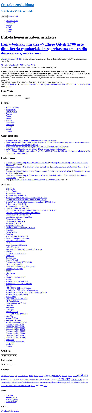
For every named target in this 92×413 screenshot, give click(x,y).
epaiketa (47, 84)
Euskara (9, 25)
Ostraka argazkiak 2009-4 (15, 333)
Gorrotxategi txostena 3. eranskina (19, 217)
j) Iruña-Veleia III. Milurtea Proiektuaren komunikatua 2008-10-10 (31, 210)
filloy (13, 379)
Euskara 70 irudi (12, 260)
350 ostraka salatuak (13, 320)
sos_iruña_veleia (16, 386)
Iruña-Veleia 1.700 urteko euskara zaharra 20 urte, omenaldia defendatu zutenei (36, 149)
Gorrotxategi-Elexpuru (14, 269)
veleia (79, 84)
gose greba (32, 379)
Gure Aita (9, 316)
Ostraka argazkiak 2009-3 (15, 331)
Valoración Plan (12, 318)
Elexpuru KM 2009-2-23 (15, 221)
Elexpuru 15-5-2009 (13, 223)
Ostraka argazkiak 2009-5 (15, 335)
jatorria (85, 379)
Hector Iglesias (11, 112)
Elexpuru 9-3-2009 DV (14, 226)
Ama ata (9, 114)
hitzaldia (47, 379)
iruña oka (61, 84)
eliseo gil (57, 375)
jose (6, 382)
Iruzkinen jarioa (12, 400)
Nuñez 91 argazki (12, 247)
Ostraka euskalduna (17, 5)
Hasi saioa (10, 395)
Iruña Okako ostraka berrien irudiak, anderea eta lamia (26, 292)
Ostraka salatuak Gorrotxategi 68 (18, 215)
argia (16, 376)
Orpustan (9, 234)
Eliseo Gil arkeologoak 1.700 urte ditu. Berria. (18, 65)
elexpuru (48, 375)
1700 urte (26, 84)
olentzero (77, 382)
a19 (2, 376)
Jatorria (8, 118)
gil (18, 379)
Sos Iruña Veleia (12, 21)
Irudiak (8, 27)
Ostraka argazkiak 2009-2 (15, 329)
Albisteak (12, 84)
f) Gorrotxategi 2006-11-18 (16, 204)
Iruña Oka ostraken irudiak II (17, 282)
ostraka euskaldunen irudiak (16, 322)
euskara (54, 84)
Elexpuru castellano (13, 219)
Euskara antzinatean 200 (15, 342)
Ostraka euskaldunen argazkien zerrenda (21, 266)
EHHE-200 (10, 344)
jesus (3, 382)
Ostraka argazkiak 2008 (15, 325)
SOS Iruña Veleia (12, 107)
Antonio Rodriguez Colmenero (17, 238)
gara (16, 379)
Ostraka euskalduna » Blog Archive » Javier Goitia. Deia (27, 163)
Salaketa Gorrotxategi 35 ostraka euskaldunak (23, 213)
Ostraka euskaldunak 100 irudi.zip (19, 262)
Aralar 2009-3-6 (12, 312)
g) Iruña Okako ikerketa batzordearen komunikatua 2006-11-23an (30, 202)
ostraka (8, 86)
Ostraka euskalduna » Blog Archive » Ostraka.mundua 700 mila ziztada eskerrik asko (38, 171)
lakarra (53, 382)
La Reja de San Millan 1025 (16, 299)
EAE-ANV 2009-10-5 (19, 314)
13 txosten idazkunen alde (15, 241)
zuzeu (45, 386)
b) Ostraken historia (13, 193)
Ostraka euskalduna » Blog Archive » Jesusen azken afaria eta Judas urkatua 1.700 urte (39, 175)
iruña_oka (76, 379)
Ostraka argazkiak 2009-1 (15, 327)
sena (74, 84)
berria (41, 84)
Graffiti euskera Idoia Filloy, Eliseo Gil (20, 228)
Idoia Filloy (10, 230)
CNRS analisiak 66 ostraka (16, 254)
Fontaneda (10, 125)
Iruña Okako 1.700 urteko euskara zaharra (22, 290)
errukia (75, 376)
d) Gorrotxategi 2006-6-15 (16, 195)
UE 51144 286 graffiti (14, 264)
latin (58, 382)
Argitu (8, 116)
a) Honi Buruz (11, 191)
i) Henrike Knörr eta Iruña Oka (17, 208)
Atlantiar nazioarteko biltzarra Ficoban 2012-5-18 (70, 167)
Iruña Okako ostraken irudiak (17, 294)
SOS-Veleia (10, 189)
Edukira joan (13, 16)
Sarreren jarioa (11, 397)
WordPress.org (11, 402)
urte (33, 386)
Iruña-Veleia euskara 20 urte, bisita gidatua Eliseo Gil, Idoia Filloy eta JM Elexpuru (37, 147)
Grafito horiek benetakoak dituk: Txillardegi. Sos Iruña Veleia (37, 180)
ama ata (12, 376)
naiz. (72, 382)
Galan (8, 243)
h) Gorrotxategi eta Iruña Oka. (17, 206)
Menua (4, 16)
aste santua (21, 376)
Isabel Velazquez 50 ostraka (16, 245)
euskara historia (6, 379)
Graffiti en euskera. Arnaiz (16, 277)
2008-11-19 (10, 305)
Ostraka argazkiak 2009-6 (15, 337)
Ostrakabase (10, 23)
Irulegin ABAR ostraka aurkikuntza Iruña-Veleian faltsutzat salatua (31, 140)
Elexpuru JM (11, 110)
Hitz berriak (10, 273)
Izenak (8, 271)
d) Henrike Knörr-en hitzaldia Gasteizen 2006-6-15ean (26, 198)
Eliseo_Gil (64, 376)
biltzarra (36, 376)
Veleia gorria (10, 309)
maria (68, 382)
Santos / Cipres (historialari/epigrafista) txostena (24, 249)
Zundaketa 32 (11, 258)
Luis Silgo (63, 382)
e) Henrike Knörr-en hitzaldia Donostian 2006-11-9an (26, 200)
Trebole (9, 251)
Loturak (9, 31)
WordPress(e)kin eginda (10, 411)
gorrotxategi (24, 379)
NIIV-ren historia (12, 301)
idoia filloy (53, 379)
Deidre (8, 275)
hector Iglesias (40, 379)
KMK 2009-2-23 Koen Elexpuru (18, 288)
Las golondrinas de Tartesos (16, 303)
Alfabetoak (10, 307)
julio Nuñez (12, 382)
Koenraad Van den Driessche (17, 236)
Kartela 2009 (11, 297)
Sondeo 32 (10, 256)
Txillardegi (28, 386)
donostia (41, 376)
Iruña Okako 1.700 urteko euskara (19, 284)
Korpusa (9, 286)
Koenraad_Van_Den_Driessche (42, 382)
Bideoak (9, 29)
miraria (68, 84)
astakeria (34, 84)
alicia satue (6, 376)
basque (26, 376)
